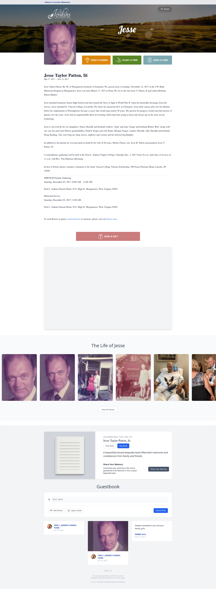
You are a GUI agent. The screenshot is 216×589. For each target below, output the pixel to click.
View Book (109, 446)
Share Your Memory (158, 469)
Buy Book (123, 446)
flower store (111, 218)
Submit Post (161, 510)
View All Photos (108, 409)
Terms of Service (115, 578)
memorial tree (74, 218)
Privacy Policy (101, 578)
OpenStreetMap (110, 582)
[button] (108, 536)
